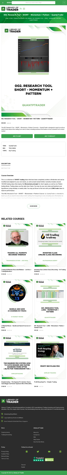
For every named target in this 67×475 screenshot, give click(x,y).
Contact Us (37, 434)
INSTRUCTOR (5, 168)
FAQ (35, 437)
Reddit (23, 467)
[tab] (33, 163)
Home (6, 18)
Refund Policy (5, 456)
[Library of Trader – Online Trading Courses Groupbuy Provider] (9, 8)
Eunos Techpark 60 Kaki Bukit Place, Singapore (16, 421)
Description (5, 163)
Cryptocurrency (5, 432)
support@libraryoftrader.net (11, 417)
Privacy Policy (5, 451)
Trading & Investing (19, 18)
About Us (36, 432)
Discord (23, 464)
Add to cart (17, 136)
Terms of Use (5, 458)
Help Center (37, 439)
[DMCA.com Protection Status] (49, 459)
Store (11, 18)
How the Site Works (39, 442)
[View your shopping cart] (21, 9)
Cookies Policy (5, 454)
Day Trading (28, 18)
